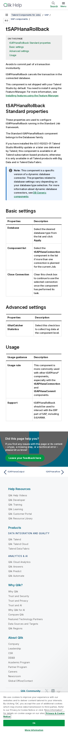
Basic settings (16, 47)
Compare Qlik (16, 614)
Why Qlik (13, 591)
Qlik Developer (16, 500)
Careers (12, 671)
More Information (34, 730)
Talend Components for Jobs (26, 15)
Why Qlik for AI (16, 610)
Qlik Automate (16, 575)
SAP (47, 15)
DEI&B (11, 657)
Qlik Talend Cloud (18, 544)
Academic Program (19, 662)
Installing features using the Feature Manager (32, 95)
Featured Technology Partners (25, 619)
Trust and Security (18, 596)
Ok (34, 723)
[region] (34, 713)
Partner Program (17, 667)
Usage (12, 55)
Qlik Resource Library (20, 518)
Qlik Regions (15, 628)
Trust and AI (15, 605)
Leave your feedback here (25, 457)
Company (13, 643)
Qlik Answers (15, 566)
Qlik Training (15, 504)
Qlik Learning (15, 509)
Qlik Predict (14, 571)
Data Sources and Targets (23, 623)
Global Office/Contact (20, 680)
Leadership (14, 648)
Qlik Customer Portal (20, 513)
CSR (10, 653)
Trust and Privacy (18, 600)
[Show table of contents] (6, 15)
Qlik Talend (14, 539)
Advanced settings (19, 51)
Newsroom (14, 676)
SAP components (19, 19)
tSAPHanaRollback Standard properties (30, 42)
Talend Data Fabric (19, 548)
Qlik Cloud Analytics (19, 562)
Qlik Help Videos (17, 495)
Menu (63, 6)
